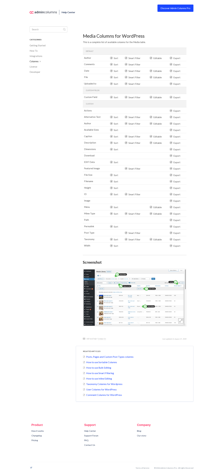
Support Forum (91, 435)
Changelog (36, 435)
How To (34, 50)
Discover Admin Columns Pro (175, 8)
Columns (34, 61)
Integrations (36, 56)
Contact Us (102, 338)
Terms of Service (142, 468)
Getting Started (38, 45)
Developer (35, 72)
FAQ (86, 440)
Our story (141, 435)
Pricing (34, 440)
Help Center (90, 431)
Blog (139, 431)
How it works (37, 431)
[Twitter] (31, 470)
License (33, 66)
